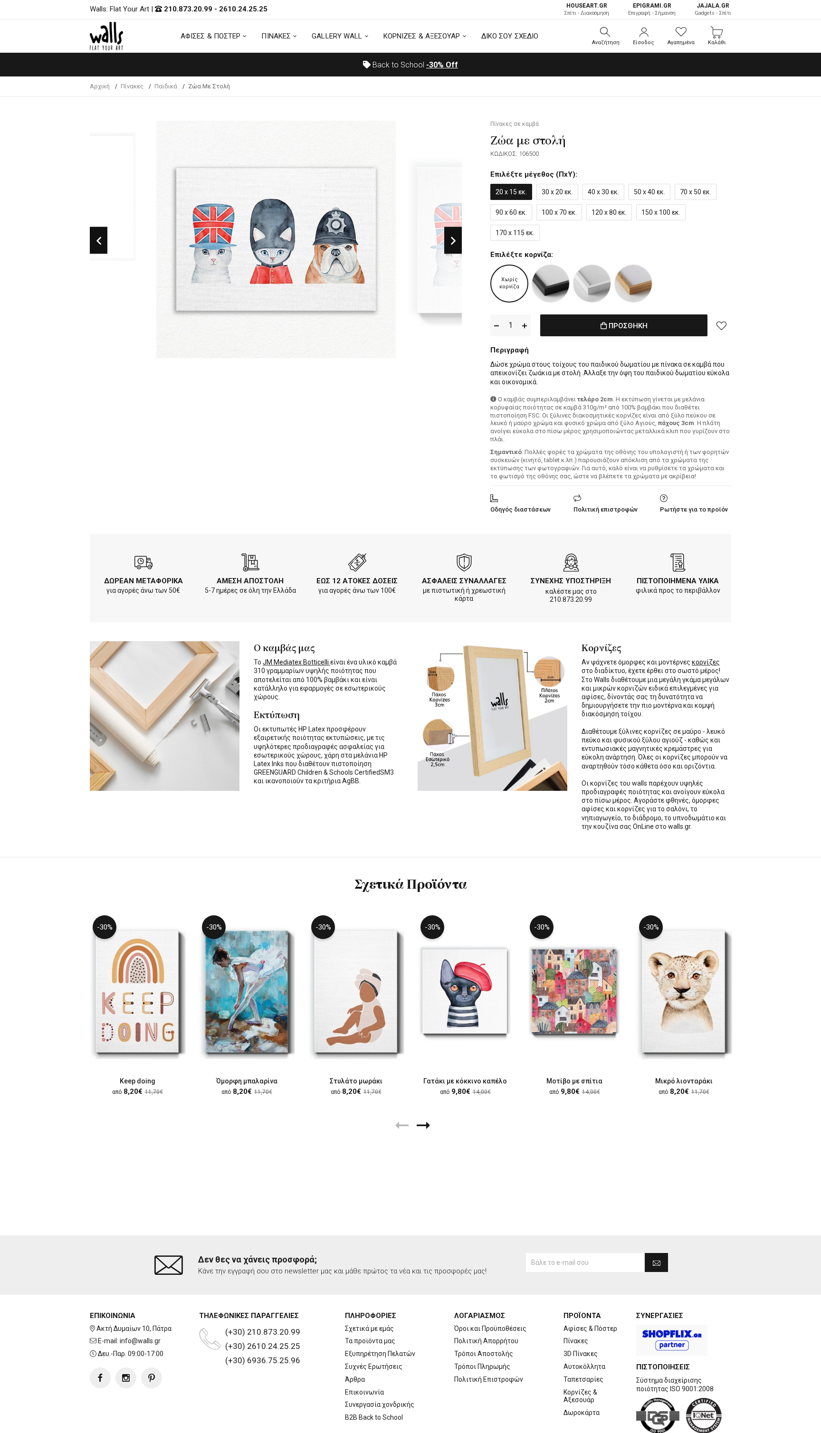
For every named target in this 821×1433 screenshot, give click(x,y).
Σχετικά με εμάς (369, 1328)
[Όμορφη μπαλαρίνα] (246, 991)
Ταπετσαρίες (583, 1379)
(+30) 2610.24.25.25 (262, 1346)
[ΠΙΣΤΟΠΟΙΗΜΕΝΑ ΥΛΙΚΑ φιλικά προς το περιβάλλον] (678, 564)
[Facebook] (100, 1377)
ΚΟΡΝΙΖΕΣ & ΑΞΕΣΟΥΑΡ (421, 36)
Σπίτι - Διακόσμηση (586, 9)
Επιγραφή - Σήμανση (652, 9)
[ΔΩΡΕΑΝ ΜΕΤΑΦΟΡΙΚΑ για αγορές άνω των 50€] (143, 564)
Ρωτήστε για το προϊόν (694, 509)
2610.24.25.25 (243, 9)
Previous (98, 240)
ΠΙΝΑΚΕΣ (276, 36)
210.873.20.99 (188, 9)
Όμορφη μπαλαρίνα (246, 1081)
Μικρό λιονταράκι (684, 1081)
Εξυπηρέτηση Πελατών (380, 1353)
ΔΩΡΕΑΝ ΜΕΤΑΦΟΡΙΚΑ (143, 581)
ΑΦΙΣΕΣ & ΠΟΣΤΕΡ (211, 36)
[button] (605, 36)
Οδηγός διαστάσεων (520, 509)
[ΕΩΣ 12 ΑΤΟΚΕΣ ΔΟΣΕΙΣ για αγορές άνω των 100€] (357, 564)
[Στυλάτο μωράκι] (355, 991)
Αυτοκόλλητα (584, 1366)
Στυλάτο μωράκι (356, 1081)
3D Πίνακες (580, 1353)
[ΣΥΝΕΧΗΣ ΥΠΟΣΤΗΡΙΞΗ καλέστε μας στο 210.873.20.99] (571, 564)
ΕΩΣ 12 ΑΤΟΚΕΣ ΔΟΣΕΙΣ (357, 581)
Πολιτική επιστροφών (605, 509)
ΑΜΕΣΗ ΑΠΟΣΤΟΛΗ (250, 581)
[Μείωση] (496, 325)
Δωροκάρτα (581, 1412)
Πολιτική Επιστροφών (488, 1379)
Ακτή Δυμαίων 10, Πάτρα (134, 1328)
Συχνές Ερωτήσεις (373, 1366)
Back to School (414, 64)
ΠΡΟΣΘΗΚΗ (627, 326)
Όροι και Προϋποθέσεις (490, 1328)
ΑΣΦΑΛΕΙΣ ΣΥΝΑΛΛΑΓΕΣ (464, 581)
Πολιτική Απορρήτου (486, 1341)
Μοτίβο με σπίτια (574, 1081)
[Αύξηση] (524, 325)
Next (453, 240)
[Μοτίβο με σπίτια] (574, 991)
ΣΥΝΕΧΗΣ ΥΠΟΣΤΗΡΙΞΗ (571, 581)
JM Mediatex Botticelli (296, 662)
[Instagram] (125, 1377)
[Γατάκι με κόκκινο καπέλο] (465, 991)
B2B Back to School (374, 1417)
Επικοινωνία (364, 1392)
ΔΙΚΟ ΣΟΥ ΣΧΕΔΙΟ (510, 36)
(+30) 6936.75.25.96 (262, 1360)
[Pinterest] (151, 1377)
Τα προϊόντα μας (370, 1341)
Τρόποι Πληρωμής (482, 1366)
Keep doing (137, 1081)
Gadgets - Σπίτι (713, 9)
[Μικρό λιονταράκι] (683, 991)
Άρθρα (355, 1379)
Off (442, 64)
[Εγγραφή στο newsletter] (656, 1262)
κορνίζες (706, 662)
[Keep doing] (137, 991)
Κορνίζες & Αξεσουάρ (580, 1396)
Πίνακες (575, 1341)
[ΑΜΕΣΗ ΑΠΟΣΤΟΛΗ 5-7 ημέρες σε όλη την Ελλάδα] (250, 564)
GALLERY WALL (337, 36)
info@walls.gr (140, 1341)
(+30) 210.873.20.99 (262, 1332)
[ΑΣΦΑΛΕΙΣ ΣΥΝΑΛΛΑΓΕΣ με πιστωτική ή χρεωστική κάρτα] (464, 564)
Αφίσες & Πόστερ (590, 1328)
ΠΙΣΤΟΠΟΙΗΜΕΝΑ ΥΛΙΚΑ (678, 581)
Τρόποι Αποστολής (483, 1353)
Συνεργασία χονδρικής (379, 1404)
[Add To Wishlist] (721, 325)
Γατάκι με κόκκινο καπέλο (465, 1081)
